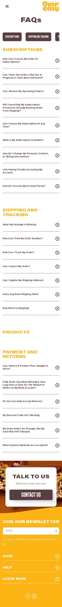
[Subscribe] (55, 531)
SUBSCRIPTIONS (12, 36)
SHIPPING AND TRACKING (38, 36)
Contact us (31, 494)
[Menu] (7, 6)
